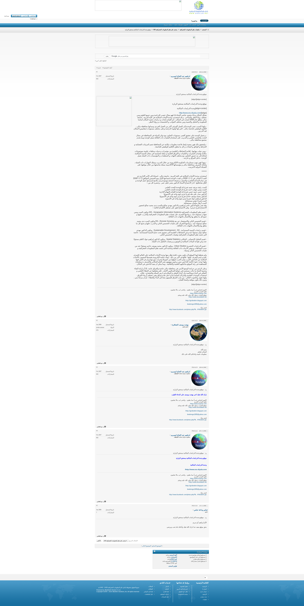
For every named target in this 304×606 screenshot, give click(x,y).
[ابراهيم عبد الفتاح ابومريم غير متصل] (199, 83)
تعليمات (205, 599)
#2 (97, 320)
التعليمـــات (192, 25)
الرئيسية (204, 586)
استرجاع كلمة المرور (182, 589)
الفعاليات (150, 589)
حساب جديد (203, 591)
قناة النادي (166, 591)
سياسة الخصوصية (183, 594)
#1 (97, 72)
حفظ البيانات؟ (33, 18)
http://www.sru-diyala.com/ (190, 113)
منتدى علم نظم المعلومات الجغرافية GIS (165, 30)
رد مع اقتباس (100, 316)
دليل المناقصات (149, 594)
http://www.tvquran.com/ (198, 293)
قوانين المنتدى (173, 566)
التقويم (186, 25)
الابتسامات (174, 557)
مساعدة (6, 16)
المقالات (150, 586)
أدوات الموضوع (108, 67)
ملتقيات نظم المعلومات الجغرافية (190, 30)
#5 (97, 505)
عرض (99, 67)
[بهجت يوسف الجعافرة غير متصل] (198, 332)
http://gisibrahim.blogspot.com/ (196, 300)
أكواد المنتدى (173, 555)
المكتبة (167, 589)
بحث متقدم (204, 597)
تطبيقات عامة (178, 25)
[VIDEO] (174, 561)
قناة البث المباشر (148, 591)
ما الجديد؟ (194, 21)
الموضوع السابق (157, 546)
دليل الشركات (165, 597)
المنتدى (204, 20)
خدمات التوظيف (164, 594)
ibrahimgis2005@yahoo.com (197, 304)
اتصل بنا (204, 589)
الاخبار (167, 586)
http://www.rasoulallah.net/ (198, 297)
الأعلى (99, 540)
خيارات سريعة (168, 25)
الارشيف (204, 594)
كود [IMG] (174, 559)
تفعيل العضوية (184, 586)
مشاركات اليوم (201, 25)
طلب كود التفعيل (183, 591)
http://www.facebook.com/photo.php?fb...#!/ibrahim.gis (188, 309)
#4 (97, 431)
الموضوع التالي (146, 546)
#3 (97, 367)
